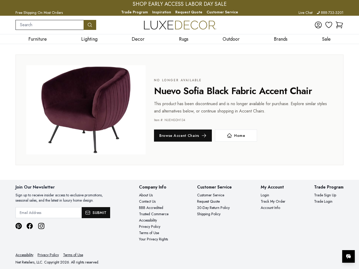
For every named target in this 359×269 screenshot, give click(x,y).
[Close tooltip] (350, 240)
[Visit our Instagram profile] (41, 226)
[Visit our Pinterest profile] (19, 226)
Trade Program (134, 12)
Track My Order (273, 201)
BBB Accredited (151, 207)
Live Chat (305, 12)
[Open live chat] (348, 256)
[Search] (90, 25)
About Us (146, 195)
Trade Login (323, 201)
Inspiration (161, 12)
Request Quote (188, 12)
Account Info (270, 207)
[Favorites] (329, 25)
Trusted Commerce (153, 214)
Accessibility (148, 220)
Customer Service (222, 12)
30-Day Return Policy (213, 207)
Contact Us (147, 201)
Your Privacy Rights (153, 239)
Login (265, 195)
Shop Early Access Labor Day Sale (180, 4)
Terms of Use (149, 232)
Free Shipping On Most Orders (39, 12)
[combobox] (50, 25)
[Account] (318, 25)
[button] (339, 25)
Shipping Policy (208, 214)
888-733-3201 (332, 12)
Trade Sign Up (325, 195)
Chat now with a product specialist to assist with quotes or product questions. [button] (311, 242)
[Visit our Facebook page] (29, 226)
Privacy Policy (149, 226)
